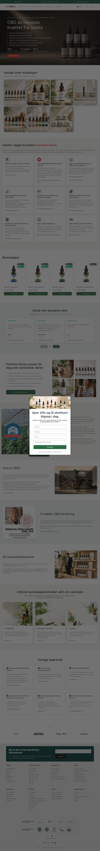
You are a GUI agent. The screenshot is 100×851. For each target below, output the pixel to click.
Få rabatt (50, 447)
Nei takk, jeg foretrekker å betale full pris (50, 452)
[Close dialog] (69, 398)
